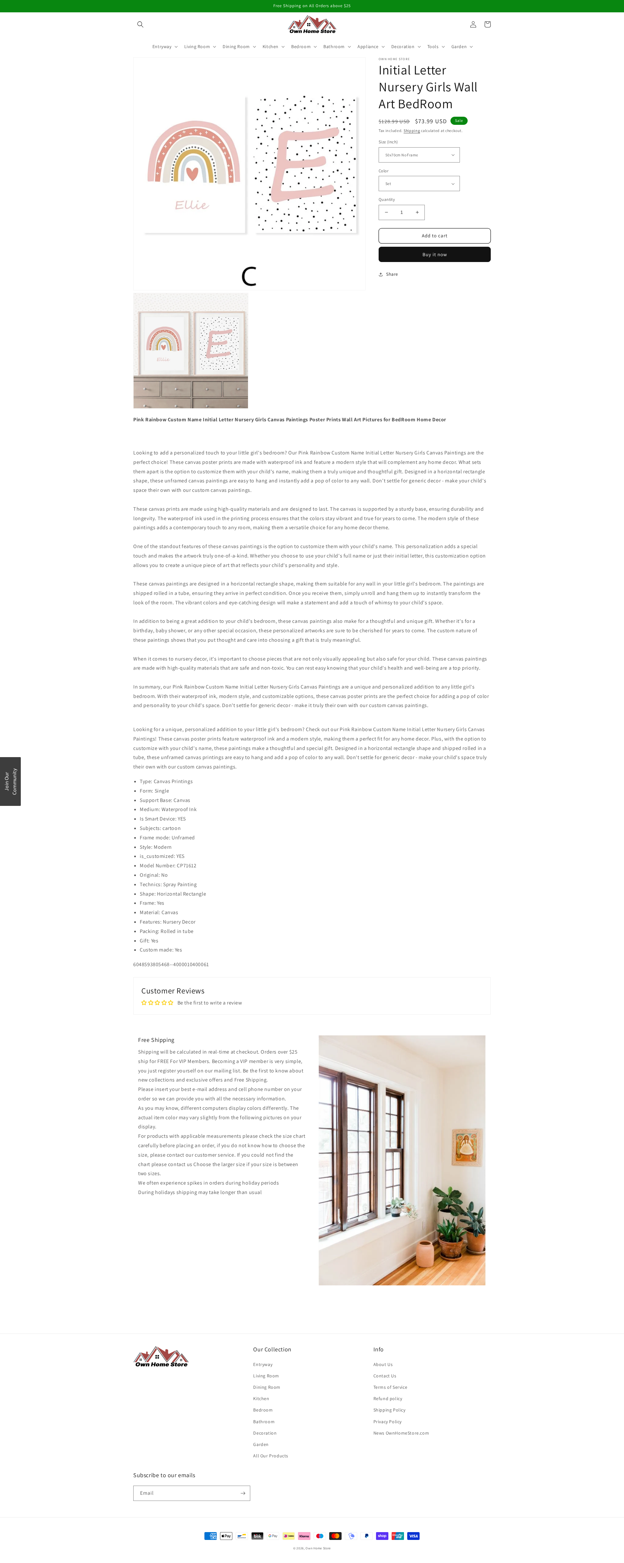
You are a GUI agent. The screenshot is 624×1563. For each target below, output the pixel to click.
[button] (140, 24)
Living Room (266, 1376)
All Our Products (270, 1456)
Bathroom (264, 1422)
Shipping (412, 130)
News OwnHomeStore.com (401, 1433)
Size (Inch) (388, 142)
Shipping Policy (389, 1410)
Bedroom (263, 1410)
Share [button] (392, 274)
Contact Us (384, 1376)
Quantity (387, 199)
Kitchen (261, 1398)
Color (383, 171)
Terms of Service (390, 1387)
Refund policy (387, 1398)
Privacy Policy (387, 1422)
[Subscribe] (243, 1493)
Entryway (262, 1364)
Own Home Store (318, 1548)
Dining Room (266, 1387)
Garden (261, 1444)
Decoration (265, 1433)
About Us (383, 1364)
